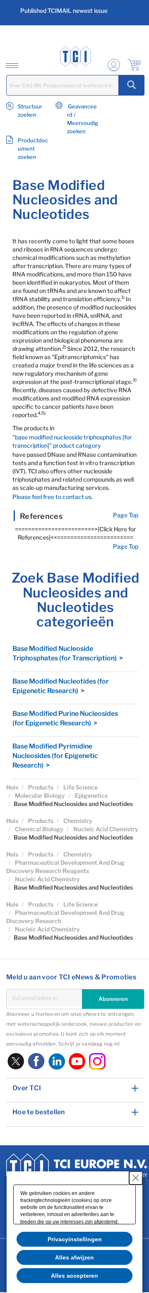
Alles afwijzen (74, 1257)
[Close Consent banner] (135, 1178)
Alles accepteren (74, 1275)
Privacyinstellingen (75, 1239)
